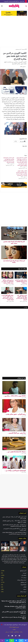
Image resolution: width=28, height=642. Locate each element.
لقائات (24, 587)
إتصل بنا (11, 631)
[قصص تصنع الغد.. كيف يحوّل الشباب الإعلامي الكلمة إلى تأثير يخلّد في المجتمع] (21, 290)
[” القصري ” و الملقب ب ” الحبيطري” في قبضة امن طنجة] (23, 543)
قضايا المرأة (23, 584)
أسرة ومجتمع (18, 49)
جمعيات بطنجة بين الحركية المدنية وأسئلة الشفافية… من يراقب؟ (21, 281)
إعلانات (14, 629)
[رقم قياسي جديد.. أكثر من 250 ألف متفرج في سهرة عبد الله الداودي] (5, 543)
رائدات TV (23, 577)
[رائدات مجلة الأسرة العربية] (13, 6)
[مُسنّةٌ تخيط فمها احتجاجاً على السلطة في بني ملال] (23, 549)
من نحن (7, 631)
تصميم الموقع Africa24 (14, 627)
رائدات (21, 631)
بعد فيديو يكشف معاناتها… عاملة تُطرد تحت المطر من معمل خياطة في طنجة (7, 281)
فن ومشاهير (23, 582)
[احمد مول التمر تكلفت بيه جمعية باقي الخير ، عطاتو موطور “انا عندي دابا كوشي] (5, 549)
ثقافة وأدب (23, 575)
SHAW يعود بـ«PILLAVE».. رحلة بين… (14, 396)
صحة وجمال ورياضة (21, 580)
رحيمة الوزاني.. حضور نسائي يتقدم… (15, 414)
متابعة (24, 589)
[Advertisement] (14, 31)
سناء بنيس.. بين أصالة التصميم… (17, 433)
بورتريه (24, 573)
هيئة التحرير (16, 631)
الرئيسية (24, 49)
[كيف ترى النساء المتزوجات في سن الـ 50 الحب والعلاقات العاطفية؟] (14, 543)
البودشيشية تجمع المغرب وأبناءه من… (15, 470)
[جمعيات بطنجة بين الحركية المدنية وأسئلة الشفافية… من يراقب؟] (21, 275)
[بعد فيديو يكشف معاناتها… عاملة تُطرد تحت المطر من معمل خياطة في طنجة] (7, 275)
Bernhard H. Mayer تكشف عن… (16, 452)
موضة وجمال (23, 591)
